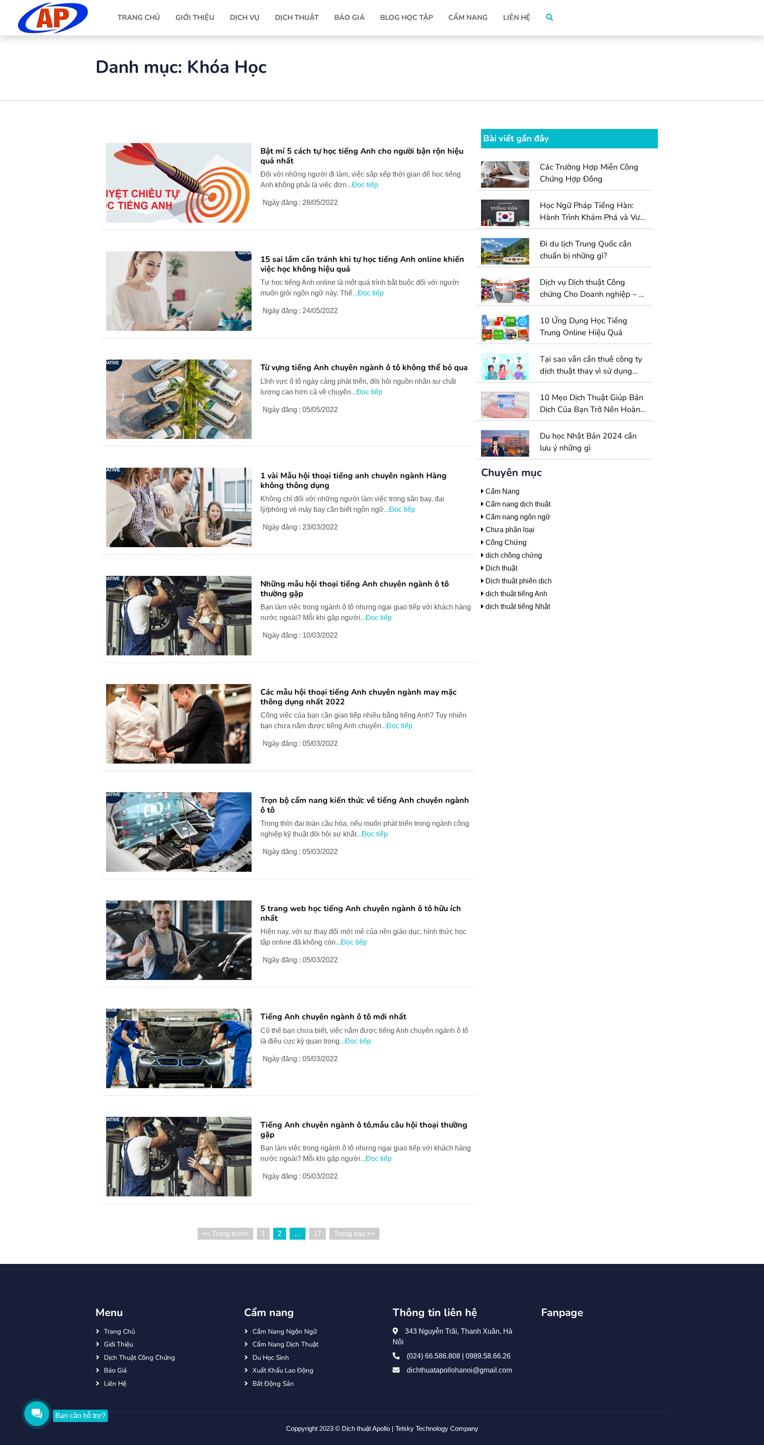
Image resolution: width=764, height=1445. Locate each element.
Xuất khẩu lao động (282, 1370)
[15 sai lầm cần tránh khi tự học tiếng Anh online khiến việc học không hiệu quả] (179, 290)
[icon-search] (550, 17)
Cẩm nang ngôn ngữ (517, 517)
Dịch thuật (297, 18)
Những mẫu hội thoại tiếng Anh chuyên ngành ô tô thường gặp (354, 588)
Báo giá (349, 18)
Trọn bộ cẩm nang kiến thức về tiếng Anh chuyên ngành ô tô (364, 805)
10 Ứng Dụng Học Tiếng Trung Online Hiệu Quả (583, 326)
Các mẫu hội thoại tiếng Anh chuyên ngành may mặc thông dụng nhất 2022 (358, 697)
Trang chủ (139, 18)
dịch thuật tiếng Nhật (517, 606)
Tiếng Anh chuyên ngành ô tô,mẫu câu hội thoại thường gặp (363, 1129)
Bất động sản (273, 1383)
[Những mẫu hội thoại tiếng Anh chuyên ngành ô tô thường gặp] (179, 615)
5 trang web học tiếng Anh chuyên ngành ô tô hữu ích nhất (360, 913)
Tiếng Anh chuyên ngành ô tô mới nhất (333, 1017)
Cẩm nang (468, 18)
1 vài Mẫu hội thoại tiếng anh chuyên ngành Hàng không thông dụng (353, 480)
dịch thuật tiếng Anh (515, 594)
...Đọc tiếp (362, 185)
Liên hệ (517, 18)
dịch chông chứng (513, 555)
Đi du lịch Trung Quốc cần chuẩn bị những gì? (585, 249)
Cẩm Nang (502, 491)
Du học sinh (270, 1357)
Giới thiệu (195, 18)
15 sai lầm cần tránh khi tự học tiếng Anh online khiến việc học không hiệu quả (362, 264)
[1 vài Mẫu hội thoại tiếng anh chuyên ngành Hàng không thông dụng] (179, 507)
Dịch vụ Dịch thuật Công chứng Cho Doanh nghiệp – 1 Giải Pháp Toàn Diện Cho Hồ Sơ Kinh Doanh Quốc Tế (592, 288)
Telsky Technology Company (436, 1428)
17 (317, 1233)
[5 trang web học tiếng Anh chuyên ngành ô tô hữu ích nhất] (179, 939)
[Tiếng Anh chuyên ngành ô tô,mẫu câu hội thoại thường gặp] (179, 1156)
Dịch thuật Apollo (367, 1428)
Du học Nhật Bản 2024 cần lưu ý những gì (588, 442)
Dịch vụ (245, 18)
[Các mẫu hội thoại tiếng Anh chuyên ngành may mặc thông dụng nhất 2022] (179, 723)
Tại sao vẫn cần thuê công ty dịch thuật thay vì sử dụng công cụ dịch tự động (591, 365)
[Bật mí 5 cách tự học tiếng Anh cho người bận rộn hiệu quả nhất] (179, 182)
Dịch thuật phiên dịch (518, 581)
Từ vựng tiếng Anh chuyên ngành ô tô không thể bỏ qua (364, 368)
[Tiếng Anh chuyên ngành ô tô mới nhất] (179, 1048)
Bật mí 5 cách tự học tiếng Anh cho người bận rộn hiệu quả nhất (361, 156)
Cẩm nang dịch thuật (517, 504)
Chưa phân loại (509, 529)
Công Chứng (505, 542)
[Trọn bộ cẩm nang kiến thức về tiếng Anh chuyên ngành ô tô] (179, 831)
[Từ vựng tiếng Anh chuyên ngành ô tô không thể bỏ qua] (179, 398)
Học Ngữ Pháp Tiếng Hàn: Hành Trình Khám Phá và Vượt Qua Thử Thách (593, 211)
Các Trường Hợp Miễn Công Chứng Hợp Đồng (589, 173)
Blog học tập (406, 18)
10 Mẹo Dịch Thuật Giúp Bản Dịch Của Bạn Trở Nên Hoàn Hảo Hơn (591, 404)
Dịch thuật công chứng (139, 1357)
